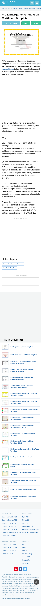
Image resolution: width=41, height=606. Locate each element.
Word (36, 23)
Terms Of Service (28, 557)
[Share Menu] (36, 582)
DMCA (24, 550)
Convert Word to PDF (9, 517)
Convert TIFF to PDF (9, 529)
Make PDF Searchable (30, 533)
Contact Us (26, 560)
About (24, 544)
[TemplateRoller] (7, 3)
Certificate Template (9, 268)
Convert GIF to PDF (9, 526)
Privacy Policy (27, 554)
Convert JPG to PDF (9, 536)
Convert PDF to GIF (9, 550)
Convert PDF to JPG (9, 544)
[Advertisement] (20, 99)
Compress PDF (27, 526)
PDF (26, 23)
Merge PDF (26, 520)
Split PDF (25, 517)
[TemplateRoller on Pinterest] (16, 569)
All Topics (25, 563)
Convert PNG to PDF (9, 523)
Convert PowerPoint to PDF (12, 533)
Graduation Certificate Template (13, 264)
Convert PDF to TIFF (9, 554)
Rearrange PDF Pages (30, 529)
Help (24, 547)
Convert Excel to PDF (9, 520)
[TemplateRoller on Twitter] (25, 569)
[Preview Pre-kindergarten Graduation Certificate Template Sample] (21, 42)
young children (8, 69)
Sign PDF (25, 523)
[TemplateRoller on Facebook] (20, 569)
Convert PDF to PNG (9, 547)
